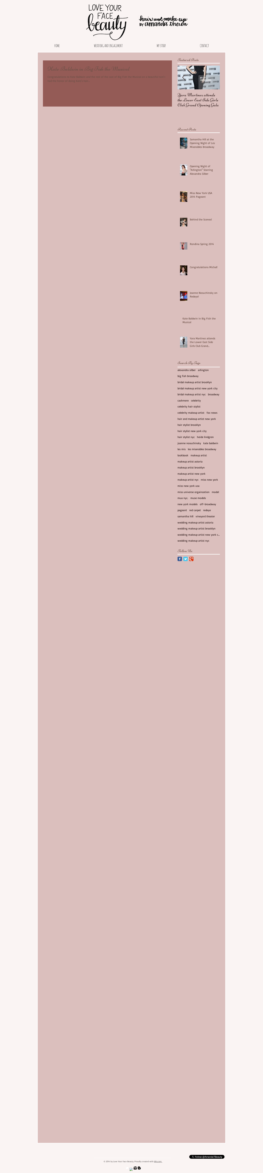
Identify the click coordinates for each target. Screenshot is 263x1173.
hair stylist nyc (186, 437)
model (215, 492)
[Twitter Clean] (127, 1168)
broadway (213, 394)
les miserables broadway (202, 449)
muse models (198, 498)
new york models (188, 504)
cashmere (183, 400)
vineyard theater (205, 516)
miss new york (209, 479)
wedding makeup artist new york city (199, 534)
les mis (182, 449)
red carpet (195, 510)
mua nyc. (183, 498)
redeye (207, 510)
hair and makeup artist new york (197, 418)
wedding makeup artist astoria (195, 522)
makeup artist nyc (188, 479)
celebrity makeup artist (191, 412)
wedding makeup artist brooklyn (196, 528)
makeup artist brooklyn (191, 467)
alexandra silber (187, 370)
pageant (182, 510)
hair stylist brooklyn (189, 424)
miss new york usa (188, 485)
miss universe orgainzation (193, 492)
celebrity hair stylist (189, 406)
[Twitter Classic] (185, 559)
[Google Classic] (191, 559)
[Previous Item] (183, 77)
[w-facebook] (131, 1169)
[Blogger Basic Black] (139, 1168)
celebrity (196, 400)
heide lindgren (205, 437)
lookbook (183, 455)
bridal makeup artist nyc (192, 394)
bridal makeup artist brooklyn (195, 382)
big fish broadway (188, 376)
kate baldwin (210, 443)
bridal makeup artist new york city (198, 388)
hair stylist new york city (192, 431)
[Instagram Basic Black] (135, 1168)
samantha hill (185, 516)
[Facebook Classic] (180, 559)
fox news (212, 412)
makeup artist (199, 455)
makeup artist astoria (190, 461)
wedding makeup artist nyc (193, 540)
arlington (203, 370)
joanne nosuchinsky (189, 443)
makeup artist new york (191, 473)
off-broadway (208, 504)
